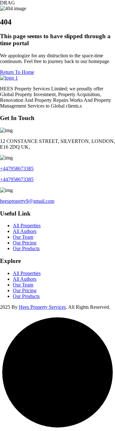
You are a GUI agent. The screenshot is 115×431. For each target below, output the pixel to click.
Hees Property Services (42, 307)
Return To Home (17, 72)
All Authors (24, 231)
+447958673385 (17, 168)
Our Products (26, 248)
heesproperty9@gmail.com (27, 201)
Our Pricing (24, 242)
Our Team (23, 237)
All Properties (27, 225)
